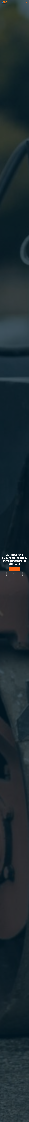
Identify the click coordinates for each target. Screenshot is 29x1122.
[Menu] (26, 2)
